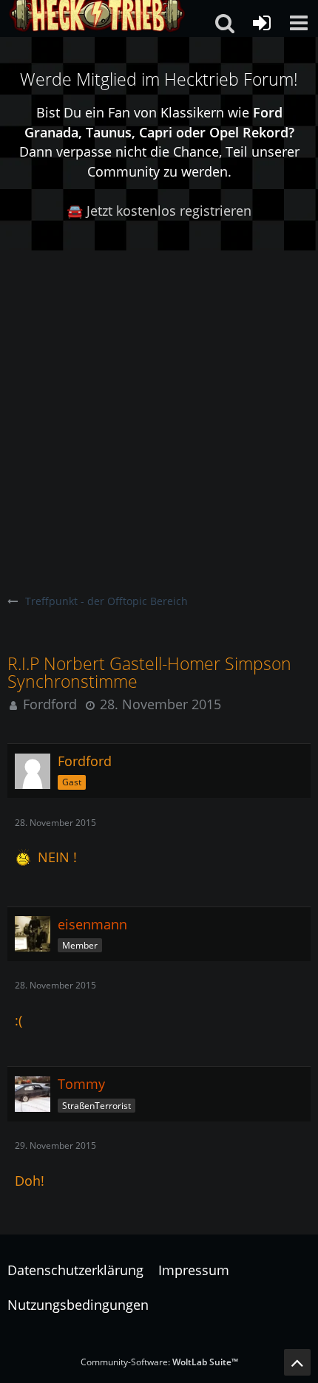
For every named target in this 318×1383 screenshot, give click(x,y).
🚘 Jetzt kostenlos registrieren (159, 210)
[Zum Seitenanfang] (297, 1362)
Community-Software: (159, 1362)
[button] (299, 23)
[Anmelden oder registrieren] (262, 23)
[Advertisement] (159, 417)
